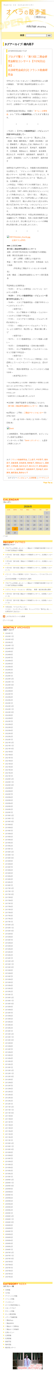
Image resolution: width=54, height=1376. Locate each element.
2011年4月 (9, 1131)
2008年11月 (9, 1219)
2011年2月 (9, 1137)
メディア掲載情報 (11, 1317)
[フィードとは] (8, 620)
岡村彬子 (30, 463)
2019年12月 (9, 815)
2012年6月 (9, 1088)
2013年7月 (9, 1049)
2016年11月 (9, 928)
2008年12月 (9, 1216)
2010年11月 (9, 1146)
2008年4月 (9, 1240)
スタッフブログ (10, 1308)
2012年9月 (9, 1079)
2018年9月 (9, 861)
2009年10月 (9, 1186)
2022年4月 (9, 730)
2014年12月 (9, 997)
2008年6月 (9, 1234)
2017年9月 (9, 897)
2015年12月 (9, 961)
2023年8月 (9, 691)
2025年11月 (9, 636)
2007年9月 (9, 1261)
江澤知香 (14, 466)
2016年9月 (9, 934)
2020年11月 (9, 782)
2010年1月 (9, 1177)
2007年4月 (9, 1277)
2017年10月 (9, 894)
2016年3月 (9, 952)
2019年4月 (9, 840)
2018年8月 (9, 864)
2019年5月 (9, 837)
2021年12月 (9, 742)
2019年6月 (9, 833)
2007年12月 (9, 1252)
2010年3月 (9, 1170)
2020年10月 (9, 785)
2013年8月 (9, 1046)
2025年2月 (9, 642)
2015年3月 (9, 988)
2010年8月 (9, 1155)
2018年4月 (9, 876)
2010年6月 (9, 1161)
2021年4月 (9, 767)
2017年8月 (9, 900)
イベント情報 (9, 1299)
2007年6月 (9, 1271)
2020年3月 (9, 806)
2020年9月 (9, 788)
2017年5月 (9, 909)
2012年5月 (9, 1092)
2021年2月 (9, 773)
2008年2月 (9, 1246)
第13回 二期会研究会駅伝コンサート (23, 406)
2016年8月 (9, 937)
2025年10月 (9, 639)
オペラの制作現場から (12, 1305)
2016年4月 (9, 949)
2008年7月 (9, 1231)
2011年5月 (9, 1128)
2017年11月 (9, 891)
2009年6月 (9, 1198)
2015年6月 (9, 979)
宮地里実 (22, 463)
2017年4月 (9, 912)
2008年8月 (9, 1228)
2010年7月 (9, 1158)
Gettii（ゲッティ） (32, 440)
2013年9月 (9, 1043)
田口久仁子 (33, 466)
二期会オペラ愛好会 (12, 1326)
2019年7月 (9, 830)
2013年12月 (9, 1034)
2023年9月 (9, 688)
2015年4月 (9, 985)
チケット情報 (9, 1311)
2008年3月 (9, 1243)
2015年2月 (9, 991)
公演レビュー (9, 1332)
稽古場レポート (10, 1347)
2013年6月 (9, 1052)
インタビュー (22, 477)
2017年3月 (9, 915)
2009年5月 (9, 1201)
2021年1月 (9, 776)
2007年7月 (9, 1268)
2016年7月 (9, 940)
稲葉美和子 (30, 469)
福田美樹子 (20, 469)
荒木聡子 (39, 469)
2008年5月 (9, 1237)
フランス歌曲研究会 (19, 459)
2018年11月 (9, 855)
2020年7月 (9, 794)
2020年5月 (9, 800)
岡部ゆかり (39, 463)
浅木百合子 (23, 466)
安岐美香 (14, 463)
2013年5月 (9, 1055)
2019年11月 (9, 818)
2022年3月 (9, 733)
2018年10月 (9, 858)
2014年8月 (9, 1010)
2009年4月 (9, 1204)
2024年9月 (9, 651)
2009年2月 (9, 1210)
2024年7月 (9, 657)
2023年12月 (9, 679)
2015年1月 (9, 994)
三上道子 (31, 459)
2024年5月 (9, 664)
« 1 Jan (5, 536)
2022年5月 (9, 727)
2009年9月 (9, 1189)
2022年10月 (9, 712)
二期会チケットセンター (34, 412)
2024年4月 (9, 667)
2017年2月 (9, 918)
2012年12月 (9, 1070)
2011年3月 (9, 1134)
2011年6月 (9, 1125)
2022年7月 (9, 721)
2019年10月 (9, 821)
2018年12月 (9, 852)
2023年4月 (9, 697)
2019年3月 (9, 843)
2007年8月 (9, 1265)
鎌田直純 (14, 472)
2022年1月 (9, 739)
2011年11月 (9, 1110)
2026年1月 (9, 633)
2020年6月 (9, 797)
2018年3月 (9, 879)
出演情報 (8, 1338)
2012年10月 (9, 1076)
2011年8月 (9, 1119)
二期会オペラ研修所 (12, 1329)
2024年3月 (9, 670)
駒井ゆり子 (23, 472)
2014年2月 (9, 1028)
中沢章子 (39, 459)
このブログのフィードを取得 (15, 616)
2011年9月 (9, 1116)
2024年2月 (9, 673)
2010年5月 (9, 1164)
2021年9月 (9, 752)
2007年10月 (9, 1258)
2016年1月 (9, 958)
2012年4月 (9, 1095)
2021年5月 (9, 764)
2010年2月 (9, 1173)
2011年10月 (9, 1113)
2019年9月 (9, 824)
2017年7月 (9, 903)
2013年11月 (9, 1037)
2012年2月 (9, 1101)
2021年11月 (9, 745)
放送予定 (8, 1341)
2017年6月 (9, 906)
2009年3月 (9, 1207)
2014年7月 (9, 1013)
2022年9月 (9, 715)
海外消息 (8, 1344)
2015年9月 (9, 970)
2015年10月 (9, 967)
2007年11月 (9, 1255)
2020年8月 (9, 791)
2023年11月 (9, 682)
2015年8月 (9, 973)
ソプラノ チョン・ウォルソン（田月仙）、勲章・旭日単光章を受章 (28, 589)
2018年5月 (9, 873)
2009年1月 (9, 1213)
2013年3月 (9, 1061)
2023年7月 (9, 694)
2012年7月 (9, 1085)
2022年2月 (9, 736)
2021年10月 (9, 748)
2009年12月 (9, 1180)
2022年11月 (9, 709)
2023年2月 (9, 700)
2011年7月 (9, 1122)
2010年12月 (9, 1143)
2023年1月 (9, 703)
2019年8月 (9, 827)
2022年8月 (9, 718)
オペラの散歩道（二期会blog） (28, 11)
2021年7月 (9, 758)
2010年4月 (9, 1167)
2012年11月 (9, 1073)
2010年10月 (9, 1149)
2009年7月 (9, 1195)
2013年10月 (9, 1040)
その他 (7, 1293)
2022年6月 (9, 724)
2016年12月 (9, 925)
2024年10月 (9, 648)
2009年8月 (9, 1192)
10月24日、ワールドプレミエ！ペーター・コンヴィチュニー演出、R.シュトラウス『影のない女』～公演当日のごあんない (28, 609)
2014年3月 (9, 1025)
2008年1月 (9, 1249)
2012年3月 (9, 1098)
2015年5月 (9, 982)
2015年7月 (9, 976)
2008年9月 (9, 1225)
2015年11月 (9, 964)
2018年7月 (9, 867)
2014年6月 (9, 1016)
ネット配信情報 (10, 1314)
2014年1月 (9, 1031)
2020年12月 (9, 779)
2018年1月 (9, 885)
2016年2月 (9, 955)
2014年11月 (9, 1000)
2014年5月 (9, 1019)
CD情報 (7, 1290)
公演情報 (32, 477)
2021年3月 (9, 770)
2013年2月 (9, 1064)
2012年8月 (9, 1082)
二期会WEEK (9, 1323)
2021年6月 (9, 761)
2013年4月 (9, 1058)
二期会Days (9, 1320)
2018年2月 (9, 882)
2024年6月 (9, 660)
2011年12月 (9, 1107)
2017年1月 (9, 922)
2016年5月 (9, 946)
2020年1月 (9, 812)
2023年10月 (9, 685)
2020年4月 (9, 803)
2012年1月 (9, 1104)
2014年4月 (9, 1022)
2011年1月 (9, 1140)
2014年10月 (9, 1003)
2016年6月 (9, 943)
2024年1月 (9, 676)
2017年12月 (9, 888)
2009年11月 (9, 1183)
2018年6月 (9, 870)
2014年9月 (9, 1007)
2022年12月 (9, 706)
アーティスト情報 (11, 1296)
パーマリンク (43, 477)
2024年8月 (9, 654)
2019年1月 (9, 849)
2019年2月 (9, 846)
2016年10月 (9, 931)
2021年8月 (9, 755)
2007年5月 (9, 1274)
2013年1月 (9, 1067)
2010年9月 (9, 1152)
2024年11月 (9, 645)
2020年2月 (9, 809)
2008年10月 (9, 1222)
